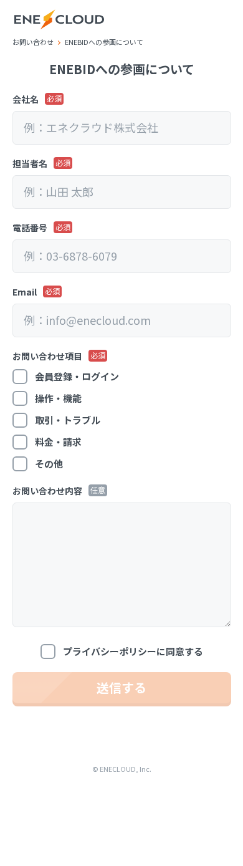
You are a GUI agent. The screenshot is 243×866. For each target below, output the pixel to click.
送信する (121, 687)
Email (24, 291)
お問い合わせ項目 (47, 356)
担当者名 (29, 163)
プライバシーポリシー (109, 651)
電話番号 (29, 227)
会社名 (25, 99)
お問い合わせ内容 (47, 490)
